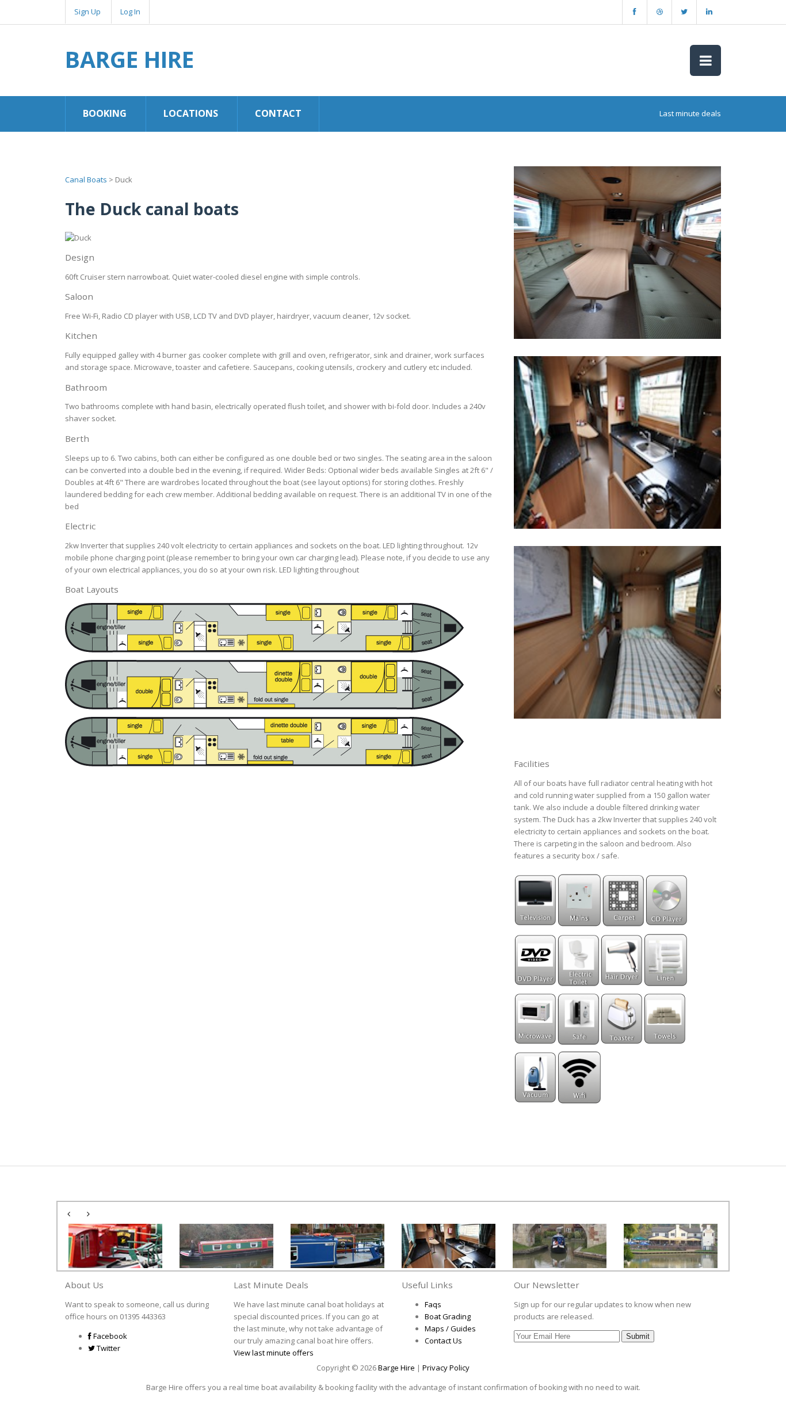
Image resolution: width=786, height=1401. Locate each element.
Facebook (109, 1336)
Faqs (433, 1304)
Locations (190, 113)
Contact (278, 113)
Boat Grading (448, 1316)
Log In (130, 11)
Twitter (107, 1348)
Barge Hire (129, 59)
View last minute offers (274, 1352)
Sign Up (87, 11)
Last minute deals (690, 113)
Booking (105, 113)
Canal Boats (86, 179)
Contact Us (443, 1340)
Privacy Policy (446, 1367)
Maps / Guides (450, 1328)
